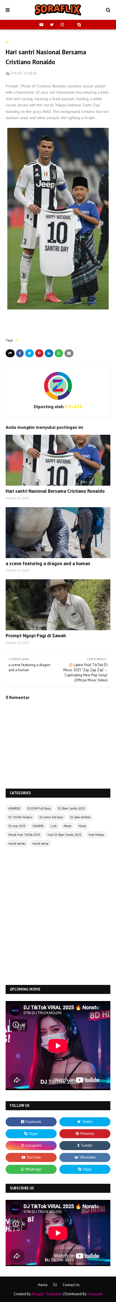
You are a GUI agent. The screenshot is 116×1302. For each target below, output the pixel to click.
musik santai (16, 843)
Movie (68, 826)
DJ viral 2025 (17, 826)
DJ (55, 1284)
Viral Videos (96, 835)
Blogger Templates (47, 1294)
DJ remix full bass (51, 817)
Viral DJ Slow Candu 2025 (64, 835)
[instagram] (62, 24)
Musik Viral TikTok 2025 (24, 835)
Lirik (54, 826)
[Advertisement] (58, 916)
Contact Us (71, 1284)
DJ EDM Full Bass (39, 808)
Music (82, 826)
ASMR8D (14, 808)
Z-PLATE (16, 73)
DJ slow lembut (80, 817)
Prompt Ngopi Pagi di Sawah (36, 635)
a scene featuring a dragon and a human (48, 563)
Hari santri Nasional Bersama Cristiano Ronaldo (55, 491)
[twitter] (52, 24)
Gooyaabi (95, 1294)
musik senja (40, 843)
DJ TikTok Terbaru (20, 817)
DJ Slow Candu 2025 (71, 808)
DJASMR (38, 826)
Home (43, 1284)
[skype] (78, 24)
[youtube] (41, 24)
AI (16, 340)
